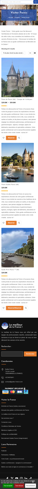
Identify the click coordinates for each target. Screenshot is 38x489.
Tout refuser (19, 486)
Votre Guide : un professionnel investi (12, 459)
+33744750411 (9, 377)
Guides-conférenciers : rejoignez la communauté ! (16, 463)
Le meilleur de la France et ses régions (13, 414)
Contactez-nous (6, 422)
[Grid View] (30, 53)
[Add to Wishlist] (3, 138)
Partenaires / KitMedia (8, 455)
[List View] (35, 53)
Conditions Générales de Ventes (11, 426)
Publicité (3, 451)
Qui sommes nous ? (7, 418)
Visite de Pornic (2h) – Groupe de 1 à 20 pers (16, 99)
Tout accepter (8, 486)
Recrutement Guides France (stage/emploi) (14, 438)
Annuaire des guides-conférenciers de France (15, 410)
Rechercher (30, 354)
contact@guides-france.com (14, 382)
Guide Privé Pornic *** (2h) (10, 269)
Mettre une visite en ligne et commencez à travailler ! (17, 467)
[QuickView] (19, 138)
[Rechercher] (35, 2)
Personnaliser (30, 486)
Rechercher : (6, 346)
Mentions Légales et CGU (9, 430)
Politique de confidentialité (9, 434)
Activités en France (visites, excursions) (13, 406)
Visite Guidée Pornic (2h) (10, 184)
